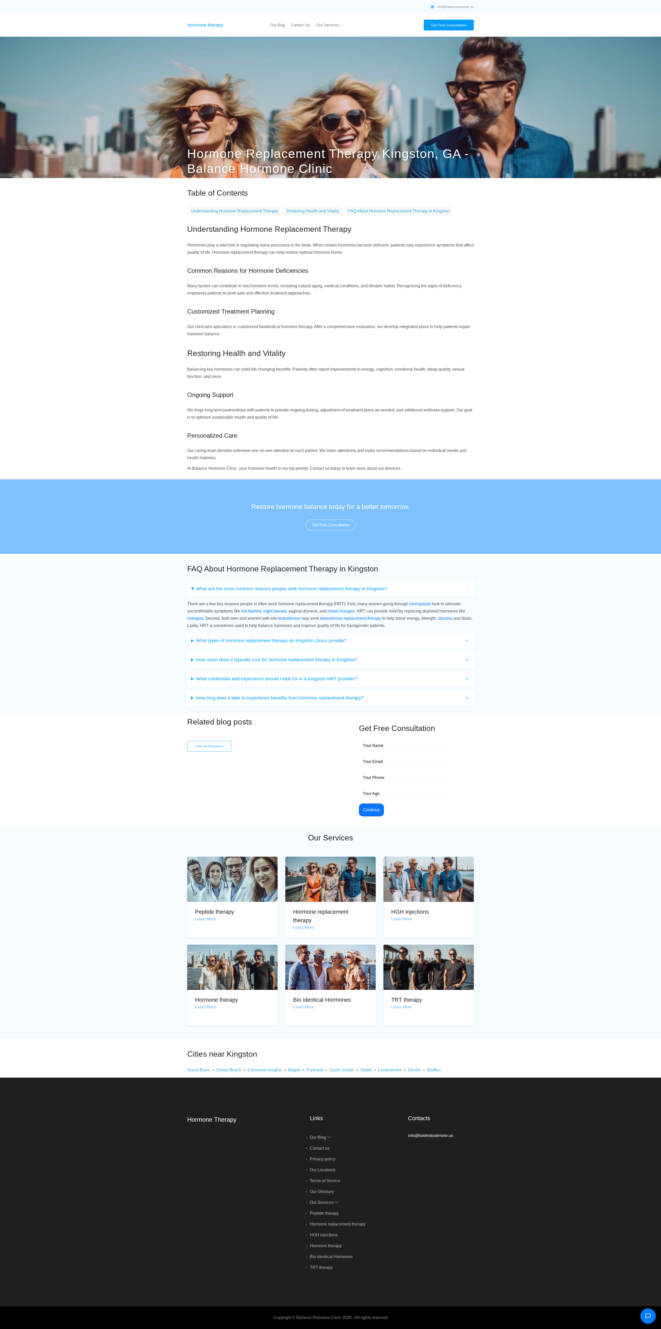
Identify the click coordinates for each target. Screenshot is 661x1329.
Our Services (328, 25)
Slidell (366, 1070)
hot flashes (251, 611)
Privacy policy (322, 1159)
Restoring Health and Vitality (313, 211)
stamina (445, 618)
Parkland (315, 1070)
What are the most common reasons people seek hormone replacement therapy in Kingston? (291, 588)
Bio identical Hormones (322, 1000)
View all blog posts (209, 746)
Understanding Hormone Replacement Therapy (234, 211)
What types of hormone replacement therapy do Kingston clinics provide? (271, 640)
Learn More (205, 919)
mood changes (341, 611)
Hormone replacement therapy (337, 1224)
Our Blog (277, 25)
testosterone (289, 618)
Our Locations (322, 1170)
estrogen (195, 618)
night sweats (274, 611)
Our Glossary (322, 1191)
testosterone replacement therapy (350, 618)
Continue (371, 810)
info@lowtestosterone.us (455, 7)
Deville (414, 1070)
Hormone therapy (205, 25)
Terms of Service (325, 1181)
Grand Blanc (198, 1070)
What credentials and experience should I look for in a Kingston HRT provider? (276, 678)
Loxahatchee (390, 1070)
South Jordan (341, 1070)
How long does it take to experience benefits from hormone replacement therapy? (280, 698)
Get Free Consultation (449, 25)
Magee (294, 1070)
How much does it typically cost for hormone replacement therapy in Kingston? (276, 659)
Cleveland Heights (265, 1070)
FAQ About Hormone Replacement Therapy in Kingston (399, 211)
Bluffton (434, 1070)
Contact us (300, 25)
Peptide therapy (214, 912)
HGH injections (410, 912)
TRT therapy (406, 1000)
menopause (420, 604)
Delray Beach (228, 1070)
